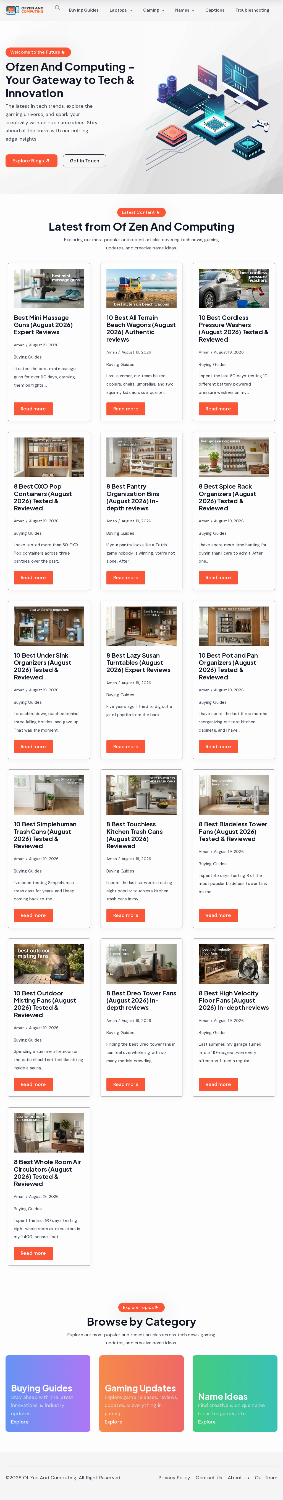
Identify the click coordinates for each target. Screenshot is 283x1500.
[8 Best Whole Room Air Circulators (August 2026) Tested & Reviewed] (49, 1133)
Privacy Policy (174, 1478)
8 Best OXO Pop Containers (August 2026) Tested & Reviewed (43, 497)
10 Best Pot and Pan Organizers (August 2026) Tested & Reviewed (228, 666)
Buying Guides (84, 10)
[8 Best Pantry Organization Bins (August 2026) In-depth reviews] (141, 457)
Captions (214, 10)
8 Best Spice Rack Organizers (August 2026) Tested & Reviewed (227, 497)
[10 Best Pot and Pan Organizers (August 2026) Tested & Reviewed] (234, 626)
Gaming (151, 10)
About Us (238, 1478)
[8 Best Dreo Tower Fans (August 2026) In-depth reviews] (141, 964)
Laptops (118, 10)
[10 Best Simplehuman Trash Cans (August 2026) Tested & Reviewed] (49, 795)
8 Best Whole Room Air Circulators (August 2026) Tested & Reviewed (47, 1172)
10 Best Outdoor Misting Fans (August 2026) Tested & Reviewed (45, 1003)
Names (182, 10)
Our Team (266, 1478)
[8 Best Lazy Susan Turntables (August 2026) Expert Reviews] (141, 626)
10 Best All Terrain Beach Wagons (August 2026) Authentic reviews (141, 328)
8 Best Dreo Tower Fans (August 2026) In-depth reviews (141, 1000)
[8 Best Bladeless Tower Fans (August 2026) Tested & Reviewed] (234, 795)
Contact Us (209, 1478)
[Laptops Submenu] (132, 10)
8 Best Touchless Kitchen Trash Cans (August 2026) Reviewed (134, 834)
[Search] (57, 8)
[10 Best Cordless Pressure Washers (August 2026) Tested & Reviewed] (234, 288)
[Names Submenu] (194, 10)
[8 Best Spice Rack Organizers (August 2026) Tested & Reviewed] (234, 457)
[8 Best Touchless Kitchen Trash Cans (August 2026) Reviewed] (141, 795)
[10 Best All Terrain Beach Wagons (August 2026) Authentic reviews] (141, 288)
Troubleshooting (252, 10)
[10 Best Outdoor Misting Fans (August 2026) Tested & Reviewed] (49, 964)
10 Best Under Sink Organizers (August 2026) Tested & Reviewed (42, 666)
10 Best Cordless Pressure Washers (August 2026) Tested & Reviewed (234, 328)
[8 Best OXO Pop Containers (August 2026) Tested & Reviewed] (49, 457)
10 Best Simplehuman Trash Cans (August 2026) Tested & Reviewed (45, 834)
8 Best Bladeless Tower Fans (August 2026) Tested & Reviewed (233, 831)
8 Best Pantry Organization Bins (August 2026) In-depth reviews (132, 497)
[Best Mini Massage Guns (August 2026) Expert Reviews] (49, 288)
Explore (19, 1422)
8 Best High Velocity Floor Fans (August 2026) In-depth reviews (234, 1000)
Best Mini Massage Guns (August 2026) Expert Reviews (43, 325)
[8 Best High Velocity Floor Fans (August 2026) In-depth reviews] (234, 964)
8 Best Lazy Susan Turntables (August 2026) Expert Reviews (138, 662)
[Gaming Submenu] (164, 10)
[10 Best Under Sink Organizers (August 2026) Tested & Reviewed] (49, 626)
